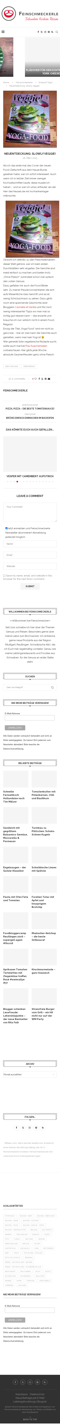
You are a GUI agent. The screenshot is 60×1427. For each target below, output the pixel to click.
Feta (7, 1239)
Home (6, 82)
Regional (29, 1257)
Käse (37, 1248)
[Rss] (52, 32)
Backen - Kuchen (30, 1220)
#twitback (10, 1216)
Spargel (8, 1281)
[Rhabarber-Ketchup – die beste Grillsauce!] (44, 920)
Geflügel (29, 1239)
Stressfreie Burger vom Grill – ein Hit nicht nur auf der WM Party (43, 1014)
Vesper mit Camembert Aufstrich (30, 476)
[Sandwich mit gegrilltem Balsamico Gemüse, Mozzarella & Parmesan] (15, 815)
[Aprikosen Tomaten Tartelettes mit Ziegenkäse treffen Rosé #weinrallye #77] (15, 957)
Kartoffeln (10, 1248)
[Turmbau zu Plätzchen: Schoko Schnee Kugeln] (44, 815)
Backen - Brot (26, 1216)
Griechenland (11, 1244)
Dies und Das (11, 366)
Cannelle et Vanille (25, 307)
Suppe (19, 1281)
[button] (4, 57)
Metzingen (48, 1248)
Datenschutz (37, 1394)
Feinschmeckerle (24, 82)
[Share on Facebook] (39, 379)
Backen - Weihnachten (15, 1230)
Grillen (25, 1244)
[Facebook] (38, 32)
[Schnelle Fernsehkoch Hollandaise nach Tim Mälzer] (15, 779)
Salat (38, 1271)
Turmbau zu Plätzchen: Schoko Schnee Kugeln (43, 831)
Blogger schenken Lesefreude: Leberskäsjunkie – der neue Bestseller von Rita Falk (15, 1016)
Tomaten (30, 1281)
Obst (7, 1253)
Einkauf (36, 1234)
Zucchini (22, 1285)
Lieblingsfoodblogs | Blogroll (30, 1401)
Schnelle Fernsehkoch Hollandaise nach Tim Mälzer (13, 796)
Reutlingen (25, 1271)
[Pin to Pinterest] (46, 379)
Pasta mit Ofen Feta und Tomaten (15, 899)
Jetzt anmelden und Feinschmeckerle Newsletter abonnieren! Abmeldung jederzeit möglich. (27, 532)
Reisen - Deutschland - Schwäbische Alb (23, 1267)
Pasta (16, 1253)
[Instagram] (45, 32)
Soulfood (40, 1276)
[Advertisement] (28, 1042)
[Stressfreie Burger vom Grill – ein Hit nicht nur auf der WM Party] (44, 996)
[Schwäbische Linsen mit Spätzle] (44, 855)
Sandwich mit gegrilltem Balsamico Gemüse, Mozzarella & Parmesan (15, 834)
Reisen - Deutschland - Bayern (18, 1262)
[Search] (56, 32)
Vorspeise (9, 1285)
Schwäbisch (25, 1276)
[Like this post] (35, 379)
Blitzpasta (47, 1230)
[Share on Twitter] (42, 379)
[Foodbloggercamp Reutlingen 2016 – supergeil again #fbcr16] (15, 920)
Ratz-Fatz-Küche (12, 1257)
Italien (37, 1244)
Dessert (8, 1234)
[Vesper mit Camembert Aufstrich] (30, 454)
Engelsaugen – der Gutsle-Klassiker (14, 869)
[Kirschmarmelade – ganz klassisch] (44, 957)
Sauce (48, 1271)
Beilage (34, 1230)
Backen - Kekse (11, 1220)
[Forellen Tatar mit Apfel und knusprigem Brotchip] (44, 884)
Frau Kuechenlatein (36, 345)
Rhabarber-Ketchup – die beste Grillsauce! (44, 936)
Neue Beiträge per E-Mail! (30, 1398)
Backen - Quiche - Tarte (33, 1225)
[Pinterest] (49, 32)
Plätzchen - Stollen (33, 1253)
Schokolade (10, 1276)
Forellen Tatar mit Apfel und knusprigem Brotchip (43, 902)
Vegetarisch (29, 366)
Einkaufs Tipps (45, 82)
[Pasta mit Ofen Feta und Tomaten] (15, 884)
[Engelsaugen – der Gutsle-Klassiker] (15, 855)
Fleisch (17, 1239)
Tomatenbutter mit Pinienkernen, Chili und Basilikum (44, 795)
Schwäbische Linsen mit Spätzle (44, 869)
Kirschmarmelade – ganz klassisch (43, 971)
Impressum (22, 1394)
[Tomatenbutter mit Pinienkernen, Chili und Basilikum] (44, 779)
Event (47, 1234)
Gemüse (41, 1239)
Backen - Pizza (11, 1225)
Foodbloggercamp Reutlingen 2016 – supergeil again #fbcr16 (14, 938)
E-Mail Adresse (12, 713)
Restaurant (10, 1271)
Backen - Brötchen (45, 1216)
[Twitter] (41, 32)
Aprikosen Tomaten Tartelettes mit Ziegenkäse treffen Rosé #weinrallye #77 (15, 976)
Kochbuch (25, 1248)
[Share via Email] (49, 379)
